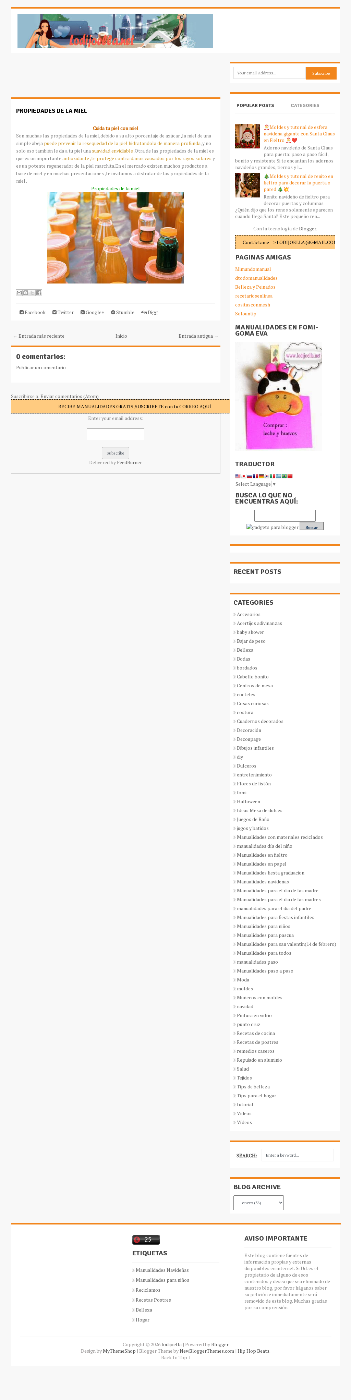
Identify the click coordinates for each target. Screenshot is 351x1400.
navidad (245, 1006)
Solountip (245, 313)
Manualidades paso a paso (265, 970)
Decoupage (249, 739)
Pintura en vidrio (254, 1015)
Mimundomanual (253, 269)
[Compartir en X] (32, 292)
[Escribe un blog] (25, 292)
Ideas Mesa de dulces (259, 810)
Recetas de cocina (256, 1033)
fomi (241, 792)
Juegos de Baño (253, 819)
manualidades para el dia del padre (274, 908)
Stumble (124, 312)
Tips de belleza (253, 1086)
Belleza (245, 650)
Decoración (249, 730)
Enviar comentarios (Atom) (69, 396)
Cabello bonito (253, 676)
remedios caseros (256, 1051)
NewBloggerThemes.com (207, 1351)
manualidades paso (257, 961)
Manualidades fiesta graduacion (270, 872)
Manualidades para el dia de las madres (279, 899)
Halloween (248, 801)
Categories (305, 105)
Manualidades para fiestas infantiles (275, 917)
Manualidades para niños (263, 926)
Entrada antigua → (199, 336)
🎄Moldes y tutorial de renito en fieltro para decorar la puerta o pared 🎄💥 (298, 182)
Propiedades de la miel (51, 110)
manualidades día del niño (264, 846)
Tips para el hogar (256, 1095)
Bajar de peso (251, 641)
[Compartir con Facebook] (38, 292)
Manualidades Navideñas (162, 1270)
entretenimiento (254, 774)
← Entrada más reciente (38, 336)
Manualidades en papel (262, 863)
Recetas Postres (153, 1299)
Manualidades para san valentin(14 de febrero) (286, 944)
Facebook (35, 312)
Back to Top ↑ (176, 1357)
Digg (152, 312)
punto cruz (249, 1024)
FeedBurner (129, 462)
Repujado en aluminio (259, 1060)
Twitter (65, 312)
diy (240, 756)
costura (245, 712)
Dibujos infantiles (255, 748)
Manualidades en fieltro (262, 855)
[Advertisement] (66, 79)
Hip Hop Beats (253, 1351)
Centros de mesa (255, 685)
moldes (245, 988)
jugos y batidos (253, 828)
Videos (244, 1113)
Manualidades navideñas (263, 881)
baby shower (250, 632)
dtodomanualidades (256, 278)
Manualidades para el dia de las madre (277, 890)
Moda (243, 979)
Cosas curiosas (253, 703)
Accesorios (249, 614)
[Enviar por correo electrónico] (19, 292)
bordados (247, 667)
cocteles (246, 694)
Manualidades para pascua (265, 935)
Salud (243, 1068)
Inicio (121, 336)
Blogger (307, 228)
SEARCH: (247, 1155)
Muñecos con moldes (259, 997)
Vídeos (244, 1122)
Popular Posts (255, 105)
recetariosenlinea (254, 295)
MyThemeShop (119, 1351)
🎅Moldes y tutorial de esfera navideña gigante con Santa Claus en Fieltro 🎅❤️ (299, 133)
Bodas (243, 658)
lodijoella (171, 1344)
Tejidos (244, 1077)
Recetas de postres (257, 1042)
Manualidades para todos (264, 953)
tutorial (245, 1104)
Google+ (94, 312)
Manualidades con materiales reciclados (280, 837)
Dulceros (246, 765)
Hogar (142, 1319)
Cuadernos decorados (260, 721)
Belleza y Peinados (255, 286)
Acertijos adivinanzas (259, 623)
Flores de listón (254, 783)
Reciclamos (148, 1290)
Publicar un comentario (41, 367)
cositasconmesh (252, 304)
